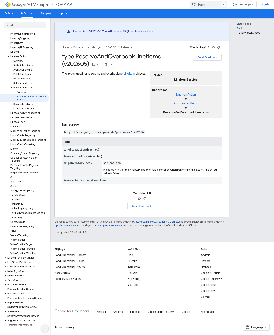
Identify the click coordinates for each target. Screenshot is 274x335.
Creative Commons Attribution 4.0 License (155, 221)
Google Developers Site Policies (115, 225)
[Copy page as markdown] (105, 64)
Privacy (70, 327)
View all (205, 296)
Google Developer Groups (69, 260)
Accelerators (62, 272)
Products (78, 47)
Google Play (208, 290)
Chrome (205, 260)
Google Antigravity (212, 278)
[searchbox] (25, 25)
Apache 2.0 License (65, 225)
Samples (46, 13)
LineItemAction (186, 94)
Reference (27, 13)
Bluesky (132, 260)
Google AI (187, 311)
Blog (130, 254)
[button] (24, 56)
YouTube (133, 284)
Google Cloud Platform (161, 311)
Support (63, 13)
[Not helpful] (219, 47)
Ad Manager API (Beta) (121, 31)
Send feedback (207, 57)
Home (65, 47)
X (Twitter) (134, 278)
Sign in (265, 4)
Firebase (206, 266)
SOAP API (64, 4)
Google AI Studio (210, 272)
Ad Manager (37, 4)
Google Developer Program (70, 254)
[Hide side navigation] (45, 328)
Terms (58, 327)
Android (205, 254)
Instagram (134, 266)
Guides (9, 13)
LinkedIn (132, 272)
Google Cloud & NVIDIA (68, 278)
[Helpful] (213, 47)
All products (208, 311)
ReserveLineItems (186, 103)
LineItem (129, 73)
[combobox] (208, 4)
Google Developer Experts (70, 266)
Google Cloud (208, 284)
